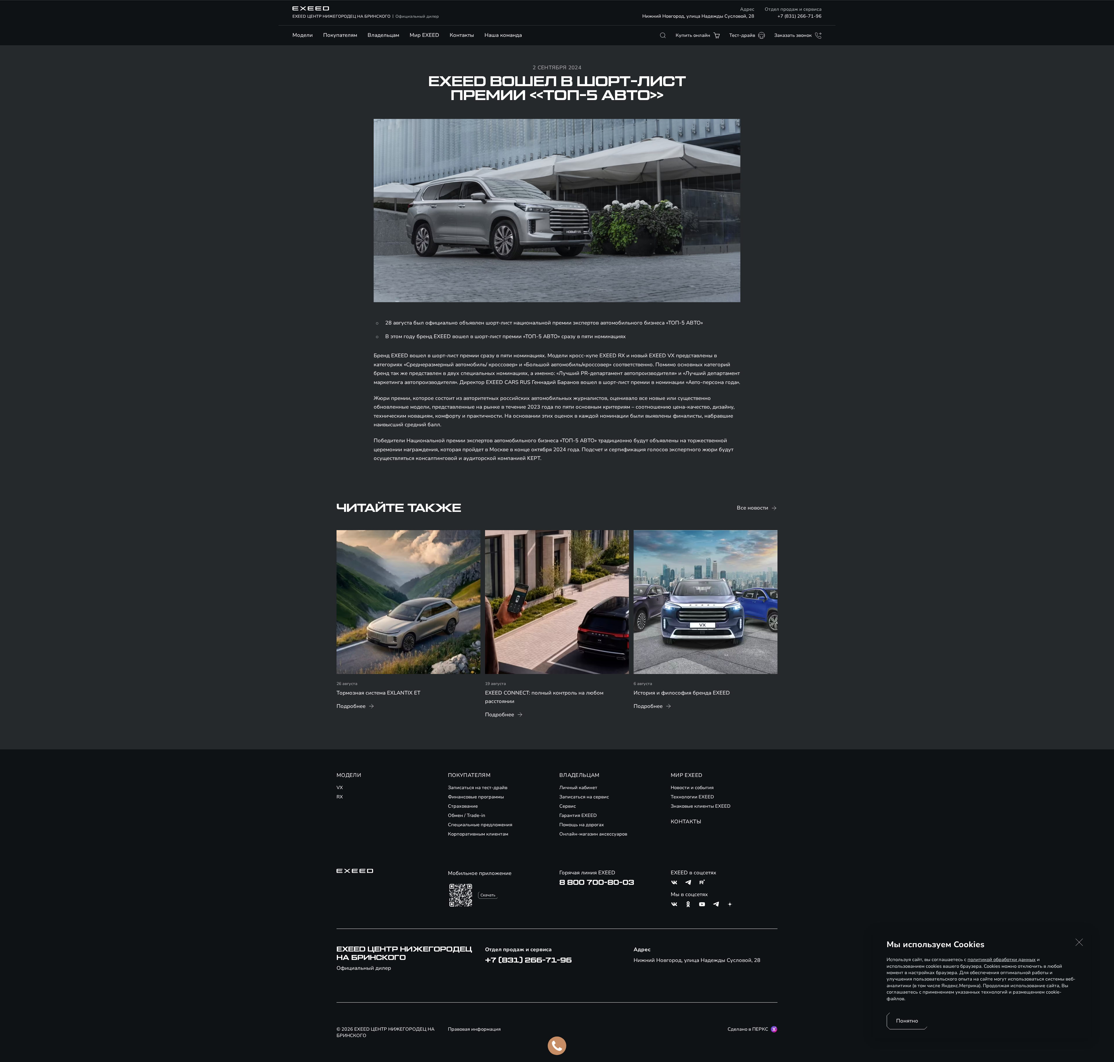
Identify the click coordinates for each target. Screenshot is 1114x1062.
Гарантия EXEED (578, 815)
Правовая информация (474, 1029)
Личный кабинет (578, 787)
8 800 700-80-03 (596, 882)
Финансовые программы (476, 797)
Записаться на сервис (584, 797)
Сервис (567, 806)
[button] (1079, 942)
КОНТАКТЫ (686, 821)
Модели (302, 35)
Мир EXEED (424, 35)
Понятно (907, 1020)
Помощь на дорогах (581, 824)
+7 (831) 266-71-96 (799, 16)
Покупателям (340, 35)
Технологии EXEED (692, 797)
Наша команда (503, 35)
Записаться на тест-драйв (477, 787)
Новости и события (692, 787)
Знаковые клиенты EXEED (700, 806)
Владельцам (383, 35)
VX (340, 787)
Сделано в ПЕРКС (748, 1029)
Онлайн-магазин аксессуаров (593, 834)
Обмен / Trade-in (466, 815)
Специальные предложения (480, 824)
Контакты (462, 35)
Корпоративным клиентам (478, 834)
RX (340, 797)
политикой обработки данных (1001, 959)
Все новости (752, 507)
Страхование (463, 806)
